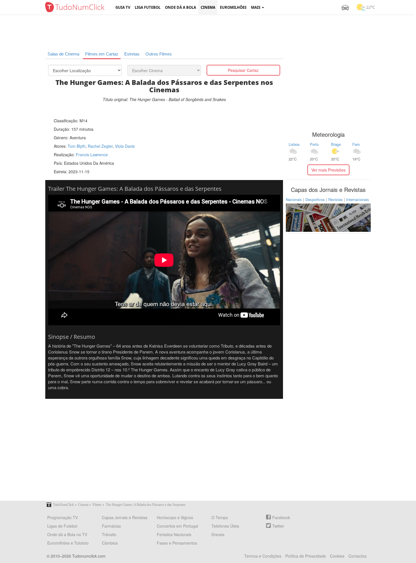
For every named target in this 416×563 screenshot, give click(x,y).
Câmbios (110, 543)
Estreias (132, 54)
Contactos (357, 556)
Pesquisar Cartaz (243, 70)
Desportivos (315, 199)
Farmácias (111, 526)
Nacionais (294, 199)
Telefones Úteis (225, 526)
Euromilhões (233, 7)
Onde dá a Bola (180, 7)
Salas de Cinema (63, 54)
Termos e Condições (262, 556)
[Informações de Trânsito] (345, 7)
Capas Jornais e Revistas (124, 517)
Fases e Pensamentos (177, 543)
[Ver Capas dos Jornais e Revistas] (328, 217)
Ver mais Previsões (328, 170)
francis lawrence (92, 154)
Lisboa (294, 144)
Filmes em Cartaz (101, 54)
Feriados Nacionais (174, 534)
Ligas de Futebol (62, 526)
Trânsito (109, 534)
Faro (356, 144)
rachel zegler (100, 146)
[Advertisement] (212, 32)
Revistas (335, 199)
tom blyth (76, 146)
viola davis (125, 146)
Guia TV (122, 7)
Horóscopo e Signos (175, 517)
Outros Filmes (158, 54)
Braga (336, 144)
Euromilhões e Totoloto (68, 543)
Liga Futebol (147, 7)
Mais (256, 7)
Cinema (208, 7)
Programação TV (62, 517)
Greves (217, 534)
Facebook (281, 517)
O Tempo (219, 517)
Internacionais (357, 199)
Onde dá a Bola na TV (67, 534)
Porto (314, 144)
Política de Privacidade (305, 556)
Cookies (337, 556)
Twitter (278, 526)
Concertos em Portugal (177, 526)
